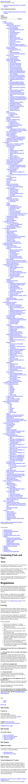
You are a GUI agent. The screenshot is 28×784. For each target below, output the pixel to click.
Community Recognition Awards (17, 165)
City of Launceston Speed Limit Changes (16, 260)
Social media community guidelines (15, 139)
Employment (13, 36)
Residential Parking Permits (16, 257)
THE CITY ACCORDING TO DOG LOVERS (17, 450)
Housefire (12, 390)
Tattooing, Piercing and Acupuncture (15, 415)
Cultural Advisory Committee (16, 150)
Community (6, 142)
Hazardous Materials (14, 275)
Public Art (12, 147)
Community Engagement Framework (18, 98)
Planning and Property (15, 37)
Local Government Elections (13, 116)
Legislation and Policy (12, 48)
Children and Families (12, 169)
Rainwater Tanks (14, 369)
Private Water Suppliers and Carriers (15, 419)
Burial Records (10, 232)
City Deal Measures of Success (14, 227)
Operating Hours (10, 514)
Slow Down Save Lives (15, 210)
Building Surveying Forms (16, 335)
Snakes (11, 411)
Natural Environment (12, 298)
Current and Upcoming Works (14, 247)
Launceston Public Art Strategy (17, 83)
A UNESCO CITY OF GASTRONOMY (15, 442)
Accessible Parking (14, 253)
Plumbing (9, 362)
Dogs (11, 404)
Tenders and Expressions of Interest (18, 319)
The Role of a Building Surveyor (17, 327)
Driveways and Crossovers (16, 353)
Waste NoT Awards (14, 167)
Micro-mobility (10, 259)
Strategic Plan (13, 61)
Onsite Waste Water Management (17, 368)
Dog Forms (12, 31)
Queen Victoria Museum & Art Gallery (16, 475)
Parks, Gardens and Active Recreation (15, 471)
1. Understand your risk (12, 384)
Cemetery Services (11, 233)
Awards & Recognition (12, 163)
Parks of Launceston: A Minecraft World (16, 503)
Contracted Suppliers (14, 321)
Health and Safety (11, 188)
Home (2, 522)
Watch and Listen (14, 114)
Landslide (12, 392)
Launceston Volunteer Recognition (18, 166)
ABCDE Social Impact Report (17, 106)
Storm (11, 393)
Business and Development (10, 302)
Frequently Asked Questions (16, 495)
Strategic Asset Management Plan (17, 71)
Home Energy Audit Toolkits (16, 291)
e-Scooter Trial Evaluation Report (17, 76)
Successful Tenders (14, 322)
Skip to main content (5, 1)
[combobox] (8, 9)
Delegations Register (14, 52)
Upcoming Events (11, 424)
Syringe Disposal (14, 192)
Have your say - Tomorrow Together (15, 143)
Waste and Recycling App (16, 271)
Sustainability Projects (15, 287)
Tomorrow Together (8, 739)
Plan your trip (13, 464)
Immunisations (13, 170)
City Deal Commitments (12, 223)
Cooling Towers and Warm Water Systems (17, 420)
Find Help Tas (13, 177)
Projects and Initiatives (12, 205)
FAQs (11, 468)
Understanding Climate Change (17, 284)
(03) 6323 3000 (10, 721)
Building (9, 325)
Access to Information (12, 133)
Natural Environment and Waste (11, 264)
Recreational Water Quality (16, 196)
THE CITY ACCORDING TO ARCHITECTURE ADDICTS (17, 439)
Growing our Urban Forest (16, 496)
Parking (8, 248)
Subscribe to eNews (11, 517)
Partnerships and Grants (12, 198)
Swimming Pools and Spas (16, 331)
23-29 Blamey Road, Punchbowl (17, 137)
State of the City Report (15, 65)
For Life (8, 181)
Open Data (9, 509)
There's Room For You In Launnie (15, 159)
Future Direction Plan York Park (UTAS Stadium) (17, 73)
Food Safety (12, 194)
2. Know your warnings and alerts (15, 396)
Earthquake (12, 389)
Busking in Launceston (15, 41)
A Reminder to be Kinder (16, 206)
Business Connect (11, 303)
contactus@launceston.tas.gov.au (12, 723)
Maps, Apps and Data (9, 500)
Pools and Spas (10, 417)
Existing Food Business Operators (18, 310)
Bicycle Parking (13, 255)
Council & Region (8, 22)
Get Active (9, 482)
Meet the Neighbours (12, 220)
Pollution (9, 279)
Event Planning (10, 425)
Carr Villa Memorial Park (10, 228)
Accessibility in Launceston (13, 162)
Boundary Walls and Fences (16, 333)
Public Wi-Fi (13, 209)
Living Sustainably (14, 286)
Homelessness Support (12, 216)
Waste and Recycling (12, 266)
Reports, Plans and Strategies (13, 60)
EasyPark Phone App (15, 251)
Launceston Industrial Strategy (17, 82)
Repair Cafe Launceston (12, 184)
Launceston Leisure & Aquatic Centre (12, 243)
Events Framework (14, 108)
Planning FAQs (13, 354)
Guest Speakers (10, 219)
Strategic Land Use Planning (16, 350)
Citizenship (9, 178)
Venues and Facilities (12, 429)
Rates (8, 111)
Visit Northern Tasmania (12, 479)
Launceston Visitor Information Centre (16, 463)
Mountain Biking (11, 483)
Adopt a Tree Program (15, 494)
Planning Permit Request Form (17, 359)
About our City (10, 55)
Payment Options (14, 27)
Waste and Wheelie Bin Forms (17, 29)
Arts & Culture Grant (15, 157)
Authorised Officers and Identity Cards (16, 138)
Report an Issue (10, 511)
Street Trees (12, 492)
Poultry (11, 409)
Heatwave (12, 388)
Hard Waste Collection (15, 274)
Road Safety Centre (14, 490)
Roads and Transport (11, 245)
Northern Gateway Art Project (17, 158)
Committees (9, 127)
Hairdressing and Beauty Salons (14, 416)
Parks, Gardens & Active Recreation (12, 480)
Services (9, 176)
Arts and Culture (10, 146)
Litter (8, 300)
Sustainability (10, 282)
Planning (9, 342)
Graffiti (8, 204)
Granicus (22, 781)
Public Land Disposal (12, 135)
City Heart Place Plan (15, 380)
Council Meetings (11, 112)
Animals (9, 402)
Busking (12, 149)
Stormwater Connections (15, 366)
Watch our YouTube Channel (10, 736)
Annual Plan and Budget (15, 64)
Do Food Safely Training (15, 314)
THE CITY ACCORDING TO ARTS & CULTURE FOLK (17, 458)
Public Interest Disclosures (13, 59)
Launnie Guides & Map (12, 435)
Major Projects (10, 372)
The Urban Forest (11, 491)
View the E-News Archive (10, 753)
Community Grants (14, 200)
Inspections (12, 365)
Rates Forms (12, 43)
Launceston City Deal (9, 221)
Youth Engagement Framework (17, 92)
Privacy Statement (11, 134)
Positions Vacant (13, 122)
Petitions (12, 115)
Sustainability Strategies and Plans (18, 283)
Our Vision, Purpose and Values (14, 131)
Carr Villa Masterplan (15, 107)
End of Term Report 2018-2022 (17, 75)
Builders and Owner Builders (16, 326)
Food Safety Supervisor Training (17, 312)
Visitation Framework (15, 110)
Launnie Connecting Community (14, 161)
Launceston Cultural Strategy (16, 78)
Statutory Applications (15, 351)
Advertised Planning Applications (17, 349)
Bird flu (8, 413)
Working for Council (14, 123)
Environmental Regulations (13, 421)
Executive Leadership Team (13, 119)
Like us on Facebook (9, 735)
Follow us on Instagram (9, 737)
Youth (8, 202)
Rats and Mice (13, 412)
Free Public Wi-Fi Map (12, 507)
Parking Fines (13, 252)
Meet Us (9, 118)
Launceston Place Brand (12, 217)
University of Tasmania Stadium (14, 476)
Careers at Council (11, 121)
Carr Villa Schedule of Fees (13, 241)
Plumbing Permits (14, 364)
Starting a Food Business (15, 306)
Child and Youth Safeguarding (14, 145)
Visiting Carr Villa (11, 240)
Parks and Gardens (11, 487)
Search (2, 18)
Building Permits (13, 329)
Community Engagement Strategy (18, 96)
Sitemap (24, 778)
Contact (5, 510)
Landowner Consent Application (14, 381)
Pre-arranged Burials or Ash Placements (16, 236)
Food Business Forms (15, 32)
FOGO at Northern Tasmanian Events (15, 431)
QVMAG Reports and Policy (16, 102)
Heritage (12, 361)
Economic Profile (11, 317)
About (8, 229)
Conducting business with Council (15, 318)
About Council (10, 24)
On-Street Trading (14, 33)
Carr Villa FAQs (10, 239)
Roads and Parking (8, 244)
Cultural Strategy (14, 151)
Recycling (12, 270)
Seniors (8, 182)
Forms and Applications (12, 28)
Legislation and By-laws (15, 49)
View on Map (18, 716)
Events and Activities (9, 423)
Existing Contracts (14, 323)
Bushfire (12, 386)
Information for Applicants (16, 125)
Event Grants (13, 201)
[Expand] (18, 28)
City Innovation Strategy (15, 91)
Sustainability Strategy (15, 103)
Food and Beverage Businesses (14, 304)
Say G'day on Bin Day (15, 212)
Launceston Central (11, 470)
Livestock (12, 408)
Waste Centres (13, 268)
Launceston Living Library (13, 185)
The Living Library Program (16, 186)
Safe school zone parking (15, 256)
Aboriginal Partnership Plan (16, 69)
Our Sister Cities (13, 57)
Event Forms (13, 40)
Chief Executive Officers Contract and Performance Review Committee (18, 129)
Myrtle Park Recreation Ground (17, 488)
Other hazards (13, 394)
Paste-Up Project (13, 155)
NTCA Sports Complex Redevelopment (15, 378)
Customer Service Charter (7, 725)
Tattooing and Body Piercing (16, 193)
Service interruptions (11, 513)
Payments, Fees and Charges (13, 25)
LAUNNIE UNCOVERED (16, 460)
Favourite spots (10, 472)
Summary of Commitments (16, 224)
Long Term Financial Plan (16, 68)
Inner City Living (14, 358)
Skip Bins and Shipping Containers (15, 299)
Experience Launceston (9, 433)
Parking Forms (13, 35)
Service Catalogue (11, 47)
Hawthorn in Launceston (12, 141)
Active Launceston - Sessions (13, 432)
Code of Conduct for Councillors (17, 53)
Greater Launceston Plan (15, 67)
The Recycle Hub (14, 294)
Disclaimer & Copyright (6, 778)
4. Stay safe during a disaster (13, 398)
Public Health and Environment (11, 401)
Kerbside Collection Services (16, 267)
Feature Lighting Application (16, 39)
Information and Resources (16, 311)
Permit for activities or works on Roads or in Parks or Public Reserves (18, 45)
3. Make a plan (10, 397)
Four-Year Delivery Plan (15, 63)
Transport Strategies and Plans (17, 90)
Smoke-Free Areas (14, 190)
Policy (11, 51)
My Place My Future (11, 180)
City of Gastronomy (14, 56)
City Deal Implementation (13, 225)
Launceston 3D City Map (13, 502)
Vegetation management (12, 280)
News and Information (12, 231)
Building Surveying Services (13, 334)
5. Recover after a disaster (13, 400)
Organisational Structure (12, 126)
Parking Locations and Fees (16, 249)
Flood (11, 385)
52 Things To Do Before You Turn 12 (18, 174)
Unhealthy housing (14, 189)
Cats (11, 405)
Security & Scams (11, 515)
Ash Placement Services (12, 235)
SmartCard (9, 197)
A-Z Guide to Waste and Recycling (18, 272)
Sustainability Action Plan (16, 104)
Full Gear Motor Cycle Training (17, 214)
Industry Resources (11, 478)
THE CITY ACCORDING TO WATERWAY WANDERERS (17, 456)
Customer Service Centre (15, 600)
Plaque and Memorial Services (14, 237)
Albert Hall (12, 486)
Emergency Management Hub (11, 382)
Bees (11, 406)
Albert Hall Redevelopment (16, 373)
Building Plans (13, 330)
